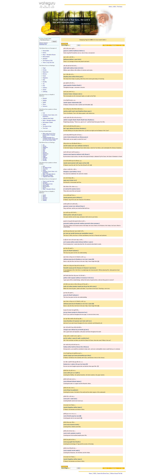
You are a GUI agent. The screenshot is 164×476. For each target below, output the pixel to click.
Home (110, 6)
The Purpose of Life (47, 60)
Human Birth (46, 50)
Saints (44, 124)
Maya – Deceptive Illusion (49, 54)
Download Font (43, 44)
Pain (44, 85)
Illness (44, 104)
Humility (45, 81)
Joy (44, 83)
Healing (44, 100)
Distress (45, 74)
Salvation (45, 58)
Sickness (45, 106)
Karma (44, 52)
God (44, 113)
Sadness (45, 87)
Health (44, 102)
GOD (114, 6)
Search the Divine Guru (103, 473)
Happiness (45, 77)
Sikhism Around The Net (116, 473)
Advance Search (43, 43)
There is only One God (48, 62)
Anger (44, 68)
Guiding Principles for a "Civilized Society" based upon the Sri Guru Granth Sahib (50, 139)
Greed (44, 76)
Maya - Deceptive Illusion (49, 174)
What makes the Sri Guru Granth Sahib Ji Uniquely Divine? (49, 135)
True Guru (45, 128)
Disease (45, 98)
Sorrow (44, 89)
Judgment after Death (48, 118)
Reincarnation (46, 56)
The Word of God (47, 126)
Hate (44, 79)
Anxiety (44, 70)
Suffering (45, 91)
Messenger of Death (48, 122)
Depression (45, 72)
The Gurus (119, 6)
